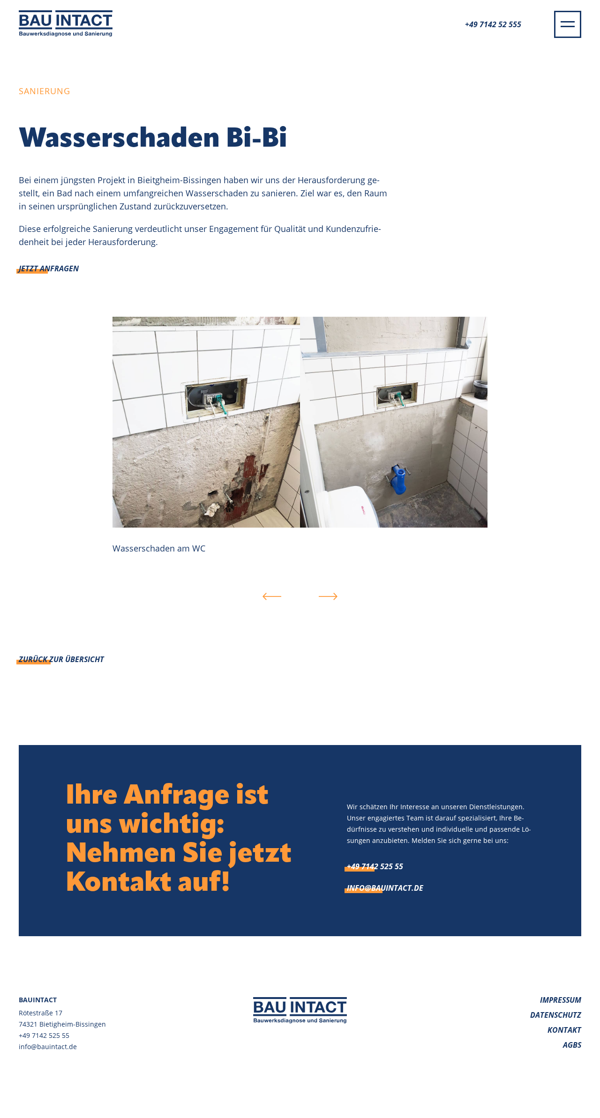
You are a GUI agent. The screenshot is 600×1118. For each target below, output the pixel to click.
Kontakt (564, 1030)
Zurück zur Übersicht (61, 659)
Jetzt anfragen (49, 268)
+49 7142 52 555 (493, 24)
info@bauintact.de (385, 888)
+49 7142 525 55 (375, 866)
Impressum (560, 1000)
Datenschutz (555, 1015)
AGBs (572, 1045)
